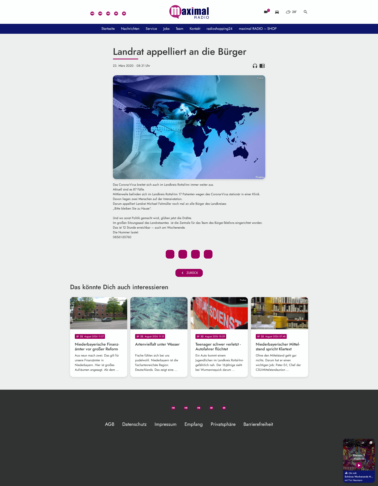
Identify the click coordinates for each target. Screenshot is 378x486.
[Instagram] (106, 12)
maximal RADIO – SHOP (258, 28)
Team (179, 28)
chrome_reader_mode (262, 66)
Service (151, 28)
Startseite (108, 28)
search (305, 12)
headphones (255, 66)
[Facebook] (98, 12)
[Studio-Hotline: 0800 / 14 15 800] (82, 12)
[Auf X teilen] (183, 254)
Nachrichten (130, 28)
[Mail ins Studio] (74, 12)
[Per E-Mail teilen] (208, 254)
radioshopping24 (220, 28)
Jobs (166, 28)
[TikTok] (130, 12)
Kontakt (195, 28)
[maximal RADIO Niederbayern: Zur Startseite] (189, 12)
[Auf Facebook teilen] (170, 254)
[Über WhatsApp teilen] (195, 254)
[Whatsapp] (90, 12)
